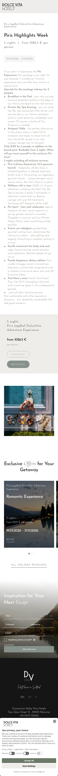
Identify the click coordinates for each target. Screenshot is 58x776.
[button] (29, 553)
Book (10, 539)
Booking (18, 364)
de (29, 697)
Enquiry (18, 354)
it (36, 697)
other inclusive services (30, 292)
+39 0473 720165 (29, 715)
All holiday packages (29, 565)
